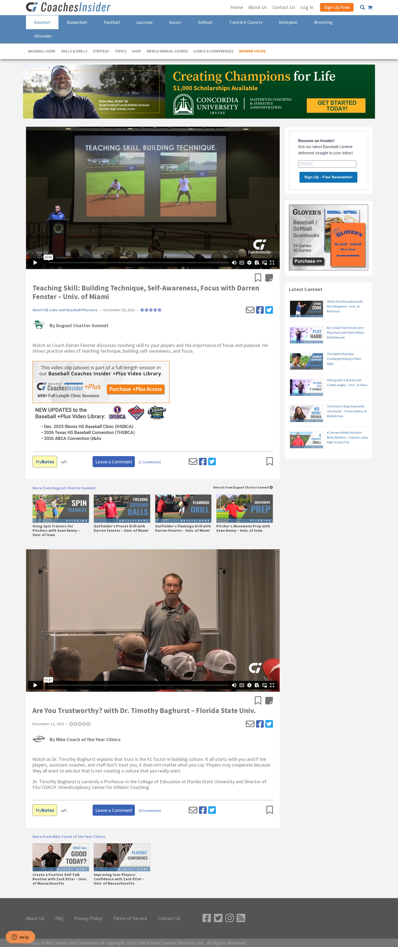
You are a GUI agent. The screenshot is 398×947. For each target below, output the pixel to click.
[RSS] (241, 918)
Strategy (101, 51)
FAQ (59, 918)
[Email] (250, 310)
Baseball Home (42, 51)
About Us (35, 918)
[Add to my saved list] (260, 278)
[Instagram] (229, 918)
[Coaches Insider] (69, 7)
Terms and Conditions (77, 943)
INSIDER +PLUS (252, 51)
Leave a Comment (113, 462)
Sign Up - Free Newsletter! (328, 177)
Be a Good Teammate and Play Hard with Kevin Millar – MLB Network (346, 332)
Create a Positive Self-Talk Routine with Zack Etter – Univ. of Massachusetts (59, 879)
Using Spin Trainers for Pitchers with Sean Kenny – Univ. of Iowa (56, 530)
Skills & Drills (74, 51)
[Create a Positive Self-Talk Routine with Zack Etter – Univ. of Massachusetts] (60, 857)
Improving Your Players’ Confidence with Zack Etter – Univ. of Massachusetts (119, 879)
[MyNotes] (269, 278)
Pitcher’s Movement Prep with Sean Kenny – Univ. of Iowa (243, 528)
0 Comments (150, 810)
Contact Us (169, 918)
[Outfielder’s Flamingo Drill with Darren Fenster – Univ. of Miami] (183, 508)
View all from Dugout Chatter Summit (241, 487)
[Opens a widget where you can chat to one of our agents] (20, 937)
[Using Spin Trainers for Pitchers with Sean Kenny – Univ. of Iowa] (60, 508)
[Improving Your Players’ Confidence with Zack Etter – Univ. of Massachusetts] (122, 857)
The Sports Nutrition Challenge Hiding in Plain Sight (344, 359)
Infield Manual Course (167, 51)
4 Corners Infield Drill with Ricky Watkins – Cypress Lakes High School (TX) (347, 437)
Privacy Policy (88, 918)
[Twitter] (269, 310)
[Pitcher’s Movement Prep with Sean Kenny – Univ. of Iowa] (244, 508)
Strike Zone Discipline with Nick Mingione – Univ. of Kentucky (345, 306)
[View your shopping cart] (370, 8)
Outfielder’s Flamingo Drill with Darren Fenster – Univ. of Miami (183, 528)
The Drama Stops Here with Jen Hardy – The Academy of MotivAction (346, 411)
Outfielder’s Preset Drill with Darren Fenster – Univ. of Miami (121, 528)
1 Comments (150, 462)
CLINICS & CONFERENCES (213, 51)
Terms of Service (130, 918)
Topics (120, 51)
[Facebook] (260, 310)
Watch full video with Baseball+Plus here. (65, 310)
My (44, 462)
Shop (136, 51)
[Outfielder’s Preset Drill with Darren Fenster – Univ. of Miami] (122, 508)
